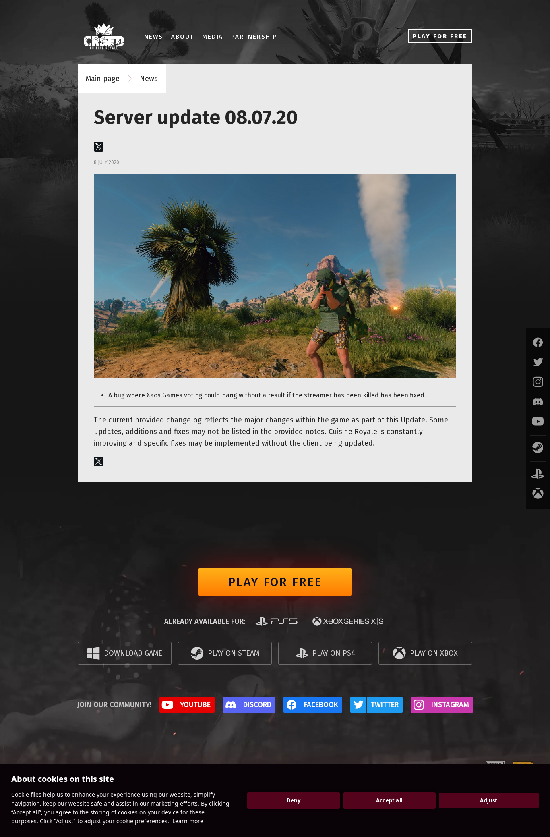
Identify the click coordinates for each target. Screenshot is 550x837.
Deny (294, 800)
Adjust (488, 800)
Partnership (254, 36)
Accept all (389, 800)
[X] (98, 147)
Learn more (187, 821)
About (182, 36)
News (153, 36)
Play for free (275, 582)
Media (212, 36)
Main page (103, 78)
